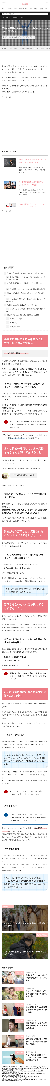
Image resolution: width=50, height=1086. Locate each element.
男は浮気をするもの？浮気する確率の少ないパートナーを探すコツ (36, 1009)
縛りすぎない (12, 322)
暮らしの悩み (34, 8)
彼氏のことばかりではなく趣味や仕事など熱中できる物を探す (25, 310)
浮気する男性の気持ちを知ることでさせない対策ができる (24, 273)
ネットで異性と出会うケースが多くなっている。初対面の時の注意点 (36, 1057)
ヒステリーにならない (15, 319)
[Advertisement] (25, 123)
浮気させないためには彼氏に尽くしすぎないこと (21, 305)
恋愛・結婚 (17, 37)
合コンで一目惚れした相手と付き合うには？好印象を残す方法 (36, 993)
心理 (24, 37)
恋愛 (3, 17)
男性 (31, 37)
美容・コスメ (23, 8)
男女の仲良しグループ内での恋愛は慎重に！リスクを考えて (36, 977)
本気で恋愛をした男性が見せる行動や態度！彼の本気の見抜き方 (36, 1025)
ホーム (4, 8)
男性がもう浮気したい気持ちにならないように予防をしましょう (24, 294)
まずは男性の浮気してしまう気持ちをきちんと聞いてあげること (24, 284)
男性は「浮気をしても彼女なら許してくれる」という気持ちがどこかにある (25, 278)
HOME (4, 48)
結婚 (22, 17)
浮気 (27, 37)
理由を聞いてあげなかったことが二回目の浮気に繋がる (26, 289)
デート (8, 17)
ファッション (12, 8)
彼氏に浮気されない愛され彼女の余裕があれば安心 (22, 315)
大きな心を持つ (13, 326)
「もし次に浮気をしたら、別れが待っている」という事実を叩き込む (25, 300)
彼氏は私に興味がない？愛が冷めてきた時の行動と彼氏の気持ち (36, 1041)
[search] (46, 14)
